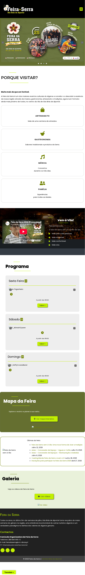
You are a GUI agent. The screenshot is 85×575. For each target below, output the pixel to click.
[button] (38, 63)
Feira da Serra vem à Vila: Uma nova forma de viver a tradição (57, 445)
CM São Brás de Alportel (52, 559)
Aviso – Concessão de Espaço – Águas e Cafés (51, 450)
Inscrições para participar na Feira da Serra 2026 (51, 461)
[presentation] (3, 42)
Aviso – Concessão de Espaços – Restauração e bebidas (55, 453)
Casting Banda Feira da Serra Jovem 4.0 (48, 458)
